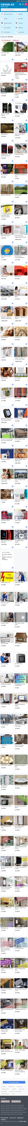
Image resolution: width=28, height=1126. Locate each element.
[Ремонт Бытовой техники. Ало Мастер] (21, 1065)
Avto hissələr (7, 32)
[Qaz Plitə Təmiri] (21, 659)
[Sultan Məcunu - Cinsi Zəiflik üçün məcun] (7, 150)
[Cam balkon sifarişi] (20, 48)
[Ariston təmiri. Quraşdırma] (7, 781)
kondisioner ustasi (5, 1093)
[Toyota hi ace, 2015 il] (7, 292)
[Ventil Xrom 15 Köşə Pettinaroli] (20, 495)
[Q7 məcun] (7, 394)
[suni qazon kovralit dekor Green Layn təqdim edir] (7, 434)
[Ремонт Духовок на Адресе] (7, 842)
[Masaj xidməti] (7, 129)
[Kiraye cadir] (20, 333)
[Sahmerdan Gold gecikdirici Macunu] (7, 211)
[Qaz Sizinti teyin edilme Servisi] (21, 801)
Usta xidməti (21, 32)
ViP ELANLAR (7, 40)
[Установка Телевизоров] (7, 1065)
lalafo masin (21, 1089)
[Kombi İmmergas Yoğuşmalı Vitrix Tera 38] (20, 231)
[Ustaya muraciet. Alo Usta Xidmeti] (7, 964)
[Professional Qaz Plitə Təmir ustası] (21, 720)
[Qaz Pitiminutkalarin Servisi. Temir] (21, 822)
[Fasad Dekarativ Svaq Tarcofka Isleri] (21, 679)
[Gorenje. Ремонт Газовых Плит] (7, 1025)
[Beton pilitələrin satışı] (20, 434)
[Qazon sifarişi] (20, 190)
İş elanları (20, 23)
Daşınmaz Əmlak (8, 14)
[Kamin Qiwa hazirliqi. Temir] (7, 822)
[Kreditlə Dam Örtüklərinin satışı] (20, 170)
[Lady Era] (7, 353)
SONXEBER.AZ (16, 1101)
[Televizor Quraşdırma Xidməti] (21, 700)
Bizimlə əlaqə (24, 1)
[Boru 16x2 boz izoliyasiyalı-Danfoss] (20, 251)
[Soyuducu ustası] (20, 414)
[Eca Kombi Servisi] (21, 944)
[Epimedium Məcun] (7, 515)
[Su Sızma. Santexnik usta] (21, 781)
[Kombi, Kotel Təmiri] (7, 700)
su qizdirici (14, 1089)
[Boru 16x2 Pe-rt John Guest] (7, 251)
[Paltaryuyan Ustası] (21, 578)
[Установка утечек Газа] (21, 1005)
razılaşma (3, 1119)
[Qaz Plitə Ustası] (7, 639)
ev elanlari (3, 1086)
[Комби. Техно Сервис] (21, 1045)
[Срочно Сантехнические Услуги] (21, 984)
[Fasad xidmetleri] (7, 720)
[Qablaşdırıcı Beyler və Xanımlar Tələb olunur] (7, 312)
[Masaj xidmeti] (7, 373)
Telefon (5, 18)
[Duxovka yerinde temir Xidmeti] (7, 903)
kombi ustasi (19, 1086)
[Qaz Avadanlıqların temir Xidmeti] (7, 862)
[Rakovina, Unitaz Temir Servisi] (21, 903)
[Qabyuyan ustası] (21, 598)
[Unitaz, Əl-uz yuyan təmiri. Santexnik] (21, 740)
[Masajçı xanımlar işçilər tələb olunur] (20, 454)
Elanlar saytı (4, 6)
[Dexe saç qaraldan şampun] (7, 109)
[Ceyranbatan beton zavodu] (20, 536)
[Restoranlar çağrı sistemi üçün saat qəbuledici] (7, 414)
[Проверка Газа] (7, 923)
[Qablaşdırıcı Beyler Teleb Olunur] (20, 312)
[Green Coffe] (20, 373)
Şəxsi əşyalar (7, 27)
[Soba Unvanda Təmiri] (7, 801)
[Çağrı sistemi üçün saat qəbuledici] (7, 536)
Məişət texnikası (8, 23)
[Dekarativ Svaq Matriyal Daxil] (21, 761)
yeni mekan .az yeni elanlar (15, 1091)
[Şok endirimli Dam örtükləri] (20, 89)
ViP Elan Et (16, 40)
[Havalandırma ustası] (7, 679)
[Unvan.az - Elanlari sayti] (7, 4)
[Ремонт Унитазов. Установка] (21, 883)
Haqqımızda (20, 1117)
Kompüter (20, 18)
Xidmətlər (20, 14)
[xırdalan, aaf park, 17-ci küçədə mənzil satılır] (20, 353)
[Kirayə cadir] (7, 89)
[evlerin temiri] (7, 495)
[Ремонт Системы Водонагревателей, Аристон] (7, 944)
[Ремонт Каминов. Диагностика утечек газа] (7, 1045)
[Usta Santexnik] (21, 923)
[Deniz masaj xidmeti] (7, 68)
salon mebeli (4, 1091)
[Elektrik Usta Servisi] (7, 578)
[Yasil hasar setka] (7, 48)
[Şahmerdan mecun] (7, 231)
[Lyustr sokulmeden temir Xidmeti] (21, 842)
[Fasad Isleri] (7, 740)
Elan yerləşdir (26, 4)
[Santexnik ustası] (7, 598)
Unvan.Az (3, 37)
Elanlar (18, 1)
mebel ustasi (11, 1086)
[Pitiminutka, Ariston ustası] (21, 618)
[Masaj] (20, 292)
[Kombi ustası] (20, 515)
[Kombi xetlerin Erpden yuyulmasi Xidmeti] (7, 883)
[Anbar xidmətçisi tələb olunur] (20, 475)
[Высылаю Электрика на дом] (7, 1005)
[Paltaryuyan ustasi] (7, 454)
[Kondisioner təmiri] (20, 150)
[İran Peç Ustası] (21, 639)
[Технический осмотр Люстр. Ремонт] (21, 1025)
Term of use (13, 1117)
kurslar (13, 1093)
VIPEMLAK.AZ (5, 1101)
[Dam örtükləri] (20, 394)
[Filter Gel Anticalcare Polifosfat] (20, 129)
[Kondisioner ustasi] (20, 109)
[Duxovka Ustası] (7, 659)
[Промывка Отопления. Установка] (7, 984)
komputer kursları (5, 1089)
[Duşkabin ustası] (7, 618)
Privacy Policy (4, 1117)
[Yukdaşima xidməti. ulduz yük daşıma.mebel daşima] (20, 68)
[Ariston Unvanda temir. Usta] (21, 964)
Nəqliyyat (20, 27)
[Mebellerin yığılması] (7, 190)
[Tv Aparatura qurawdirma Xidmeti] (21, 862)
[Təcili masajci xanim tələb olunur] (7, 475)
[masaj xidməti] (20, 211)
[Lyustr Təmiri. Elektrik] (7, 761)
